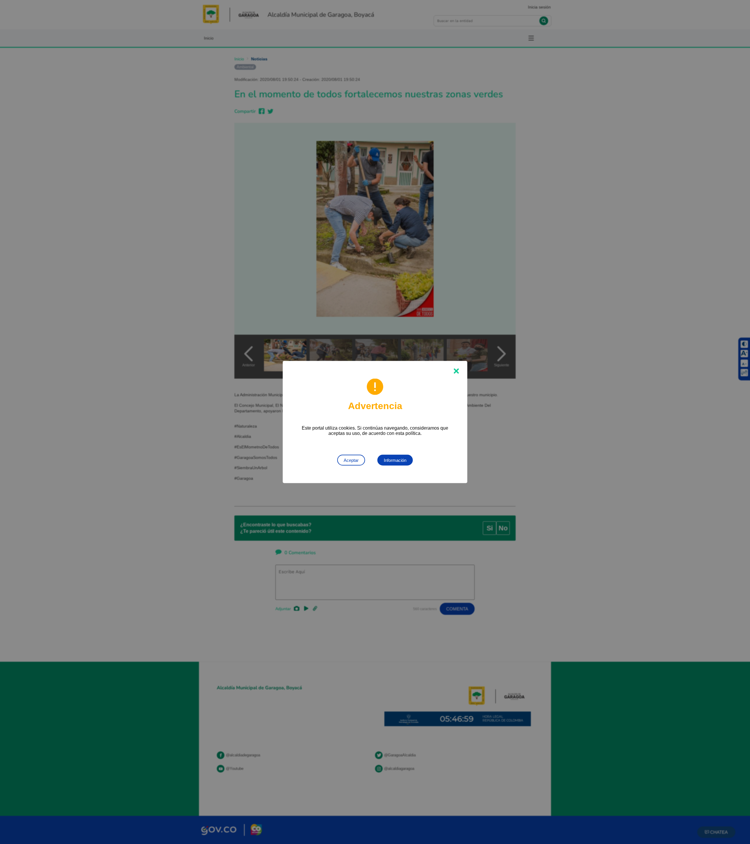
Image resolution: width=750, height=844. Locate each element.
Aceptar (351, 460)
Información (395, 460)
